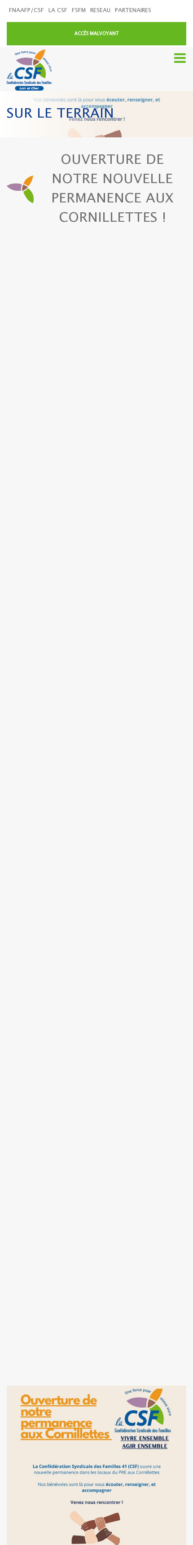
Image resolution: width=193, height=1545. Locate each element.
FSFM (79, 10)
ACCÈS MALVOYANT (97, 33)
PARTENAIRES (133, 10)
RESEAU (100, 10)
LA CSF (57, 10)
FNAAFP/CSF (26, 10)
